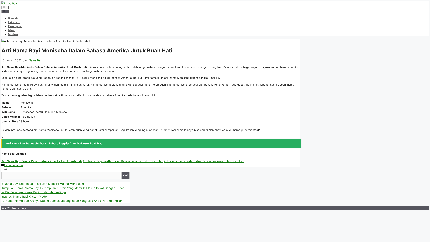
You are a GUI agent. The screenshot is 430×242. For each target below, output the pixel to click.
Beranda (13, 18)
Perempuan (15, 26)
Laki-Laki (14, 22)
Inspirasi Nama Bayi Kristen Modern (25, 196)
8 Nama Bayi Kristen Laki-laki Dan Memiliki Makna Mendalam (42, 183)
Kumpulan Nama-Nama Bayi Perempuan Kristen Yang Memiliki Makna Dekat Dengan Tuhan (62, 188)
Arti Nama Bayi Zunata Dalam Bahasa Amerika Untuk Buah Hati (204, 161)
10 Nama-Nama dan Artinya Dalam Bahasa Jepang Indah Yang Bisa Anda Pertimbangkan (62, 201)
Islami (11, 30)
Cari (4, 169)
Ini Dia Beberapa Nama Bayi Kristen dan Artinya (33, 192)
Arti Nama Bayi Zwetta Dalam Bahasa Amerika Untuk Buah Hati (41, 161)
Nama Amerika (13, 165)
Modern (13, 34)
